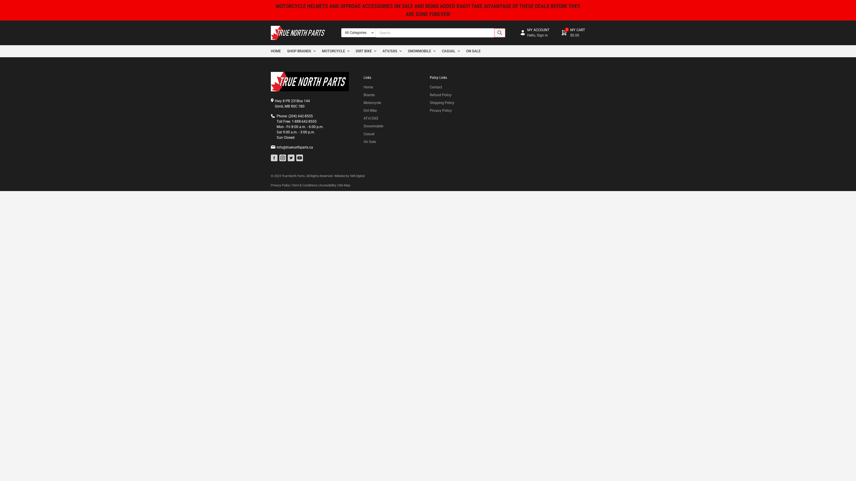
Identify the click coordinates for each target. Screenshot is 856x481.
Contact (436, 87)
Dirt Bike (364, 51)
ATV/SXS (371, 118)
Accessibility (327, 185)
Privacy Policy (441, 110)
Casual (448, 51)
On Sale (473, 51)
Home (276, 51)
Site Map (344, 185)
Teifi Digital (357, 176)
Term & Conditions (304, 185)
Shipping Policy (442, 103)
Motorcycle (333, 51)
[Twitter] (291, 158)
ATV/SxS (390, 51)
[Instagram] (282, 158)
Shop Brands (299, 51)
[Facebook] (274, 158)
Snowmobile (419, 51)
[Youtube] (299, 158)
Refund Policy (441, 95)
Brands (369, 95)
